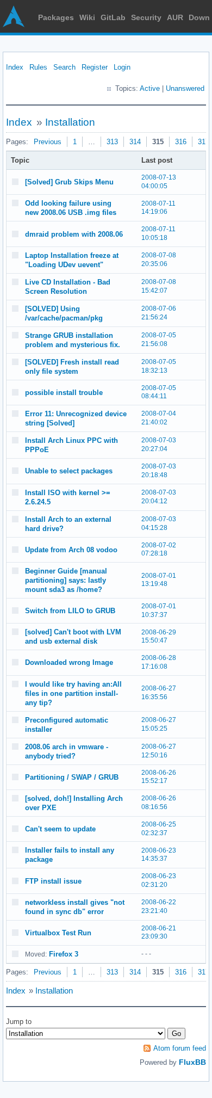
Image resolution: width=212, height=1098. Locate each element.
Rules (38, 67)
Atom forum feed (179, 1048)
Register (95, 67)
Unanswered (185, 88)
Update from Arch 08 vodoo (71, 550)
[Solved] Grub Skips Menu (69, 182)
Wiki (87, 17)
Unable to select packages (69, 471)
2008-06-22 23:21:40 (158, 906)
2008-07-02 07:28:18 (158, 549)
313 (112, 142)
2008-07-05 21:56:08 (158, 339)
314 (135, 142)
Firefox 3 (63, 954)
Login (122, 67)
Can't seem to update (60, 829)
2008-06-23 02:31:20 (158, 880)
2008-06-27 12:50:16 (158, 751)
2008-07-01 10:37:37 (158, 610)
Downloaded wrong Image (69, 662)
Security (146, 17)
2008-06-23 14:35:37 (158, 855)
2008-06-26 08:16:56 (158, 802)
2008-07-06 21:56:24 (158, 313)
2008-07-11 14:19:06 (158, 208)
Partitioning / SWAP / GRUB (72, 777)
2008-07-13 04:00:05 (158, 182)
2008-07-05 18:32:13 (158, 366)
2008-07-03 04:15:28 (158, 523)
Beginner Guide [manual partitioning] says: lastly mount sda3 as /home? (66, 580)
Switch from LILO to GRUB (70, 611)
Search (64, 67)
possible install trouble (64, 392)
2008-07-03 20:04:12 (158, 497)
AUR (175, 17)
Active (150, 88)
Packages (56, 17)
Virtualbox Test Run (58, 933)
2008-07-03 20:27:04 (158, 444)
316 (180, 142)
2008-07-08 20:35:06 (158, 259)
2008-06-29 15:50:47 (158, 636)
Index (14, 67)
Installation (70, 122)
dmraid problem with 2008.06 (74, 234)
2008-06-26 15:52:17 (158, 777)
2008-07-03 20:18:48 (158, 470)
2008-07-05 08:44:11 (158, 392)
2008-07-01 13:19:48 (158, 580)
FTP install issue (53, 881)
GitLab (113, 17)
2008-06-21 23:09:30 (158, 932)
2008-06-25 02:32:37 (158, 829)
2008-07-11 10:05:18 (158, 233)
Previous (47, 142)
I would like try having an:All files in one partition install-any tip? (73, 693)
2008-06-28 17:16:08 (158, 662)
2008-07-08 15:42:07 (158, 286)
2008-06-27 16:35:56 (158, 692)
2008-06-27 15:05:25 (158, 724)
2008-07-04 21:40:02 (158, 418)
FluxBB (192, 1062)
